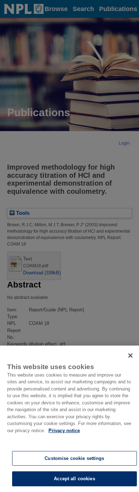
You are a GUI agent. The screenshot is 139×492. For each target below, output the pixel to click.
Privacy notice (64, 430)
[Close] (130, 355)
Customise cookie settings (74, 458)
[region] (69, 419)
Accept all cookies (74, 478)
